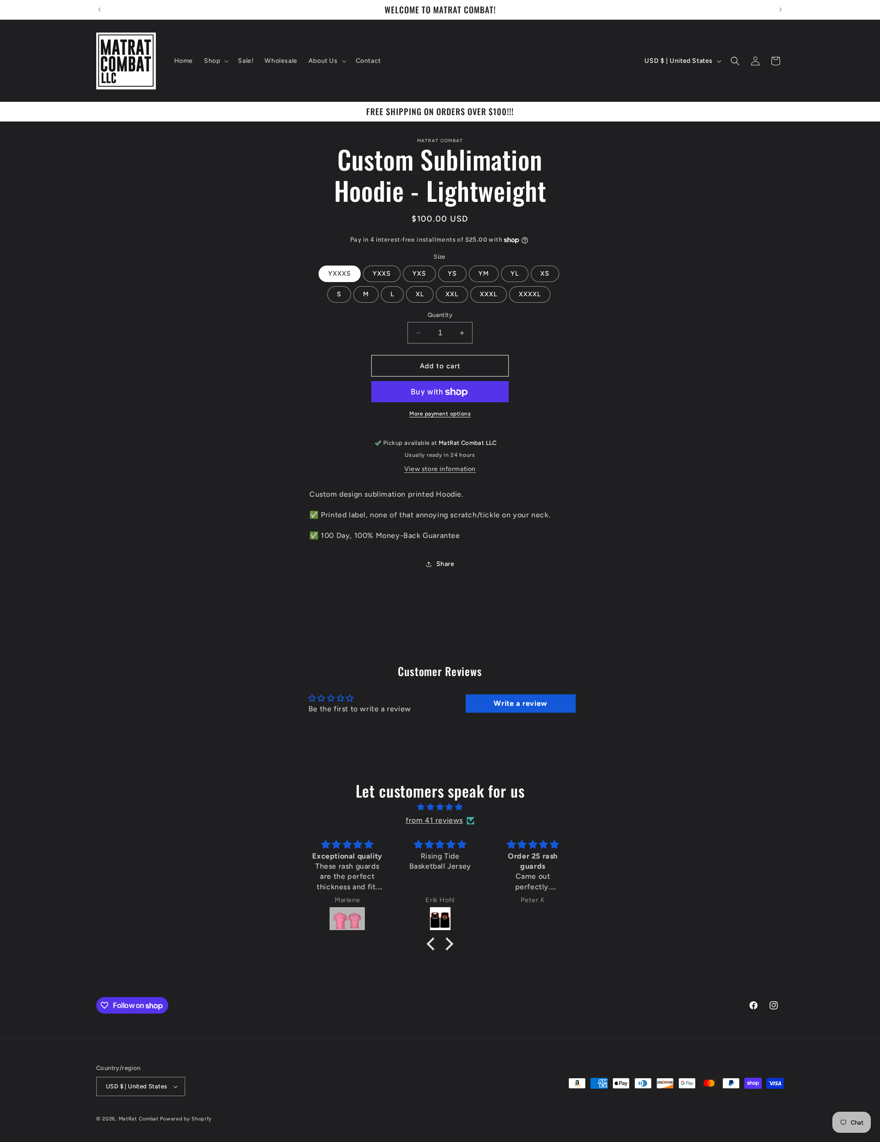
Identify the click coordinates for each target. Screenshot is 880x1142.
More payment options (440, 414)
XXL (452, 294)
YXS (419, 273)
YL (515, 273)
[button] (215, 61)
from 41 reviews (434, 820)
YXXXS (339, 273)
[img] (440, 807)
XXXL (488, 294)
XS (545, 273)
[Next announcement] (780, 9)
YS (452, 273)
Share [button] (445, 564)
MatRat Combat (139, 1119)
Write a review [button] (520, 703)
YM (483, 273)
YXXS (382, 273)
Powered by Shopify (186, 1119)
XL (420, 294)
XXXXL (530, 294)
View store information (440, 469)
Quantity (440, 314)
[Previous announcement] (99, 9)
